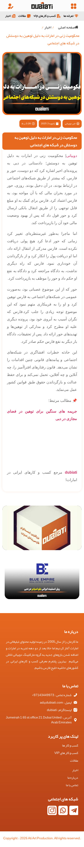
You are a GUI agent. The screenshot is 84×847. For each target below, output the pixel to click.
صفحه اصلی (66, 27)
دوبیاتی (71, 156)
